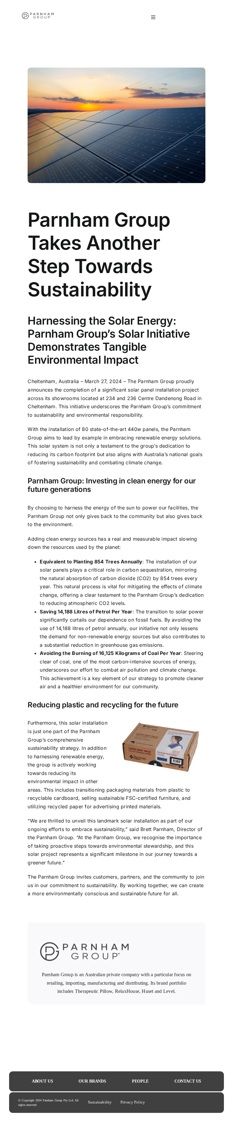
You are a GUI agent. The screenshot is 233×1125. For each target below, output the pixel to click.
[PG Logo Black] (38, 5)
